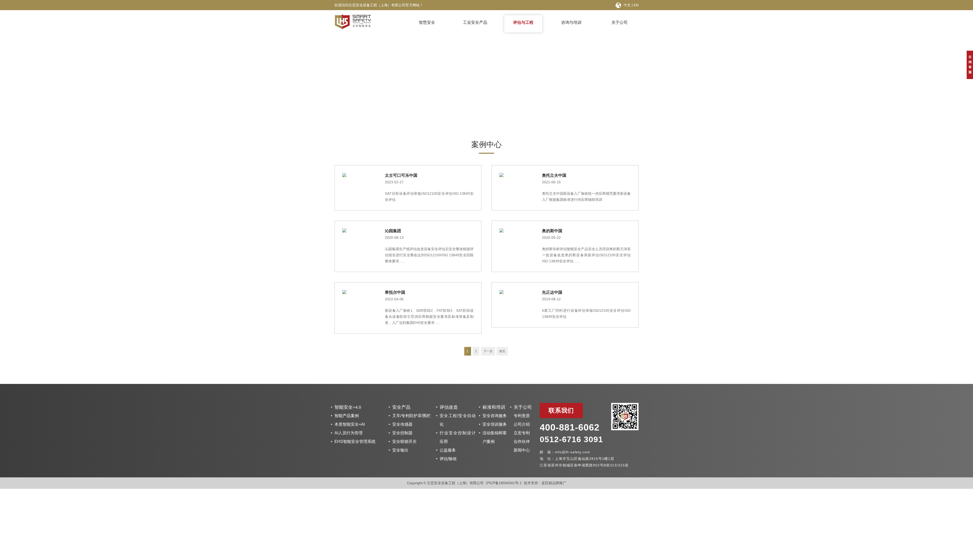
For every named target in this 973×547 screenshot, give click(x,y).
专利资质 (522, 416)
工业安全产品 (475, 22)
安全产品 (401, 407)
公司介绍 (522, 424)
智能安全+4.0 (347, 407)
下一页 (488, 351)
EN (636, 5)
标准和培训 (493, 407)
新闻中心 (522, 450)
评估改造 (449, 407)
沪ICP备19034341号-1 (504, 483)
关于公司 (619, 22)
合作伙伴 (522, 441)
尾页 (502, 351)
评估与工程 (523, 22)
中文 (627, 5)
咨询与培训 (571, 22)
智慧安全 (427, 22)
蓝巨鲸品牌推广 (553, 483)
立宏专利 (522, 433)
